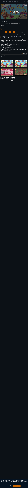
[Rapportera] (24, 34)
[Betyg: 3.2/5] (14, 31)
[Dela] (10, 34)
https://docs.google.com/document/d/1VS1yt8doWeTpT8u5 (13, 43)
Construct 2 (20, 36)
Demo (12, 36)
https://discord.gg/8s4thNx (6, 45)
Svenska (7, 57)
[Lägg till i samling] (17, 34)
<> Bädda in (24, 5)
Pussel (15, 36)
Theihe (2, 25)
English (4, 57)
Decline (10, 485)
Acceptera (17, 485)
